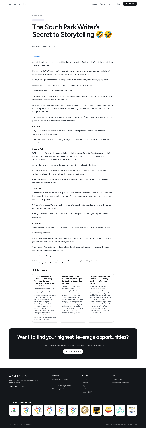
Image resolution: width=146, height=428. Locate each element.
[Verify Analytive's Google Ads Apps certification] (73, 410)
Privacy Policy (117, 379)
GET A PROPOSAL (130, 4)
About (111, 4)
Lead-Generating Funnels (61, 386)
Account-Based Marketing (62, 379)
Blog (118, 4)
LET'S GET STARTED (73, 351)
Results (102, 4)
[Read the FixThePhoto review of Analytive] (85, 410)
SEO (53, 383)
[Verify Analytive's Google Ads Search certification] (26, 410)
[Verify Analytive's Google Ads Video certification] (49, 410)
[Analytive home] (19, 4)
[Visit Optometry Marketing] (132, 410)
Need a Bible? (87, 392)
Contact (85, 389)
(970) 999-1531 (16, 386)
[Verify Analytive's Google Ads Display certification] (37, 410)
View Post (36, 56)
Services (94, 4)
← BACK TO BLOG (37, 15)
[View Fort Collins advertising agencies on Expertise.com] (120, 410)
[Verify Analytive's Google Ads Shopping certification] (61, 410)
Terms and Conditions (120, 383)
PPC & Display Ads (59, 389)
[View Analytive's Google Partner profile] (14, 410)
